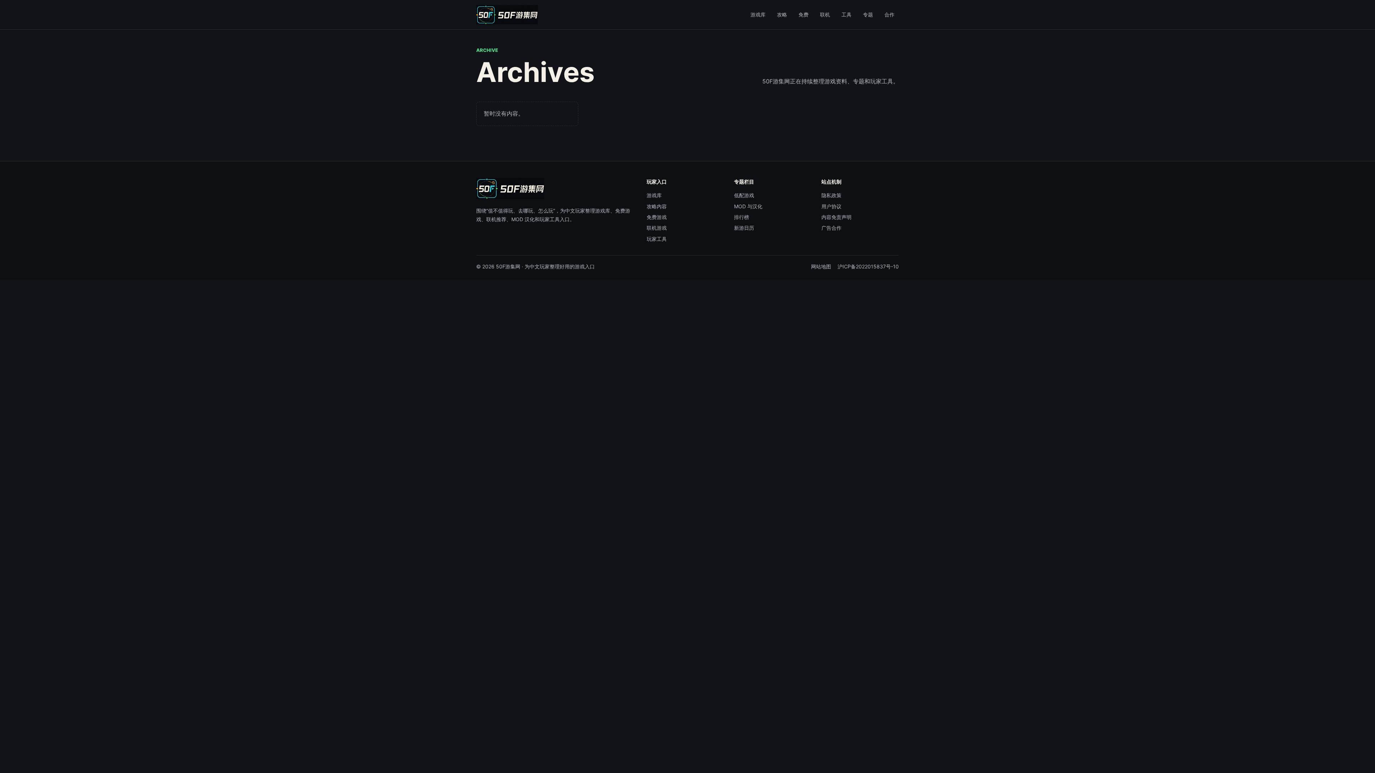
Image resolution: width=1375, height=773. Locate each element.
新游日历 (744, 228)
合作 (889, 14)
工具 (846, 14)
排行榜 (741, 217)
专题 (868, 14)
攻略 (782, 14)
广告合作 (831, 228)
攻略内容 (657, 206)
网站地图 (821, 266)
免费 (804, 14)
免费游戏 (657, 217)
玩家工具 (657, 239)
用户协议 (831, 206)
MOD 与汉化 (748, 206)
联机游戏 (657, 228)
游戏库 (758, 14)
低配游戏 (744, 195)
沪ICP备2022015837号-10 (868, 266)
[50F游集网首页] (507, 14)
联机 (825, 14)
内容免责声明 (836, 217)
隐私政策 (831, 195)
